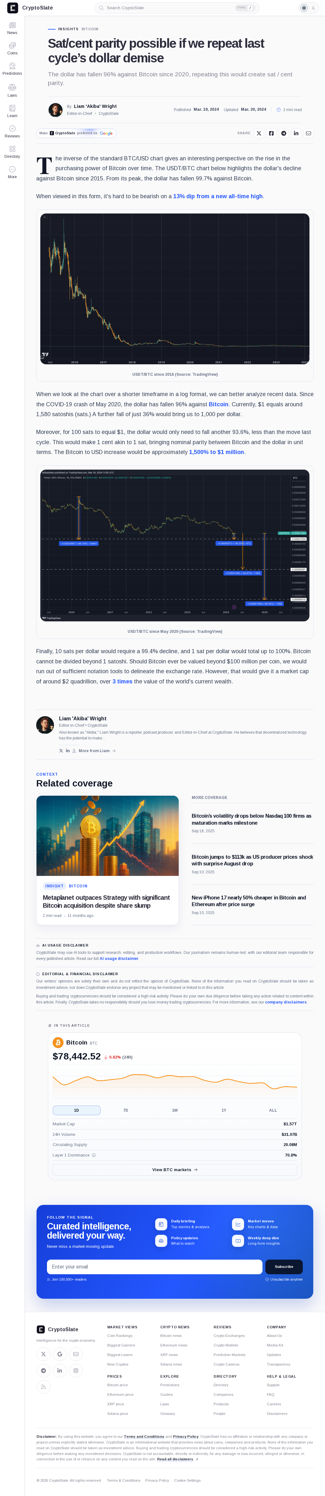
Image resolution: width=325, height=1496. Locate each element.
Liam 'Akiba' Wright (95, 106)
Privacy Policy (185, 1436)
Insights (68, 29)
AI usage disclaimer (119, 958)
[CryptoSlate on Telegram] (43, 1371)
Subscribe (284, 1267)
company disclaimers (286, 1002)
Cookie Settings (187, 1480)
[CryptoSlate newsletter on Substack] (76, 1354)
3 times (122, 681)
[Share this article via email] (308, 133)
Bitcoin (90, 29)
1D (76, 1110)
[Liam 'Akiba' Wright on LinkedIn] (68, 751)
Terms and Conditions (144, 1436)
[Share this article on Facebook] (271, 133)
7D (125, 1110)
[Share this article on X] (259, 133)
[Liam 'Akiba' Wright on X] (61, 751)
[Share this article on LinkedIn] (296, 133)
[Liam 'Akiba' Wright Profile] (55, 110)
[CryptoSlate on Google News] (60, 1354)
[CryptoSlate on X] (43, 1354)
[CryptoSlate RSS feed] (43, 1387)
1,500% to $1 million (216, 452)
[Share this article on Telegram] (284, 133)
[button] (12, 172)
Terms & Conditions (123, 1480)
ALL (273, 1110)
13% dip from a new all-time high (218, 196)
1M (175, 1110)
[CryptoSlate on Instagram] (76, 1371)
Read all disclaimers (175, 1459)
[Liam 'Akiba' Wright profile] (45, 725)
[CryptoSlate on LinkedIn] (60, 1371)
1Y (224, 1110)
